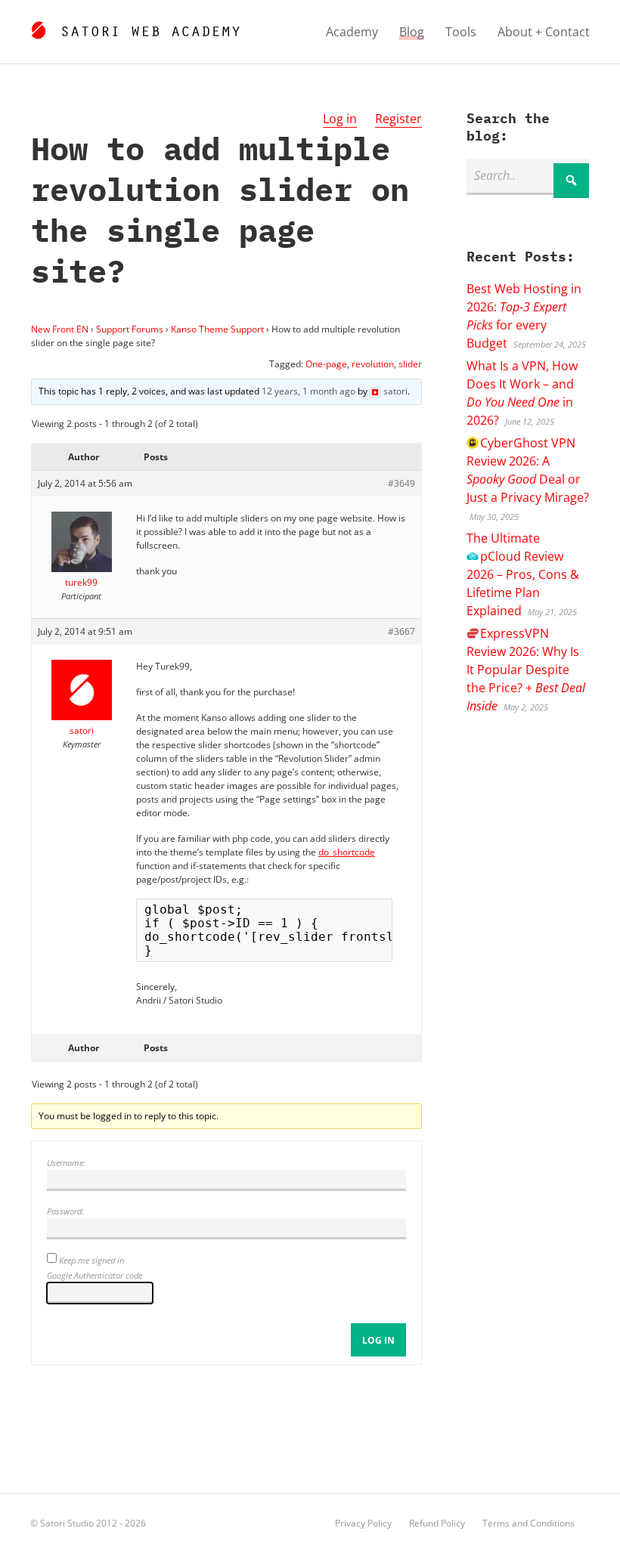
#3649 (401, 483)
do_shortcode (346, 852)
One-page (326, 363)
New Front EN (59, 329)
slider (410, 363)
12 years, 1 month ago (308, 391)
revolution (373, 363)
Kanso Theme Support (217, 329)
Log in (340, 118)
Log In (378, 1340)
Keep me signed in (91, 1260)
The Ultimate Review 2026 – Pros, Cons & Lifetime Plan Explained (523, 574)
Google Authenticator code (94, 1275)
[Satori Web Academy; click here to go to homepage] (135, 28)
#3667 (401, 631)
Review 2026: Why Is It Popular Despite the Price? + (526, 669)
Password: (65, 1211)
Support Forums (129, 329)
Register (398, 118)
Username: (66, 1162)
